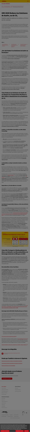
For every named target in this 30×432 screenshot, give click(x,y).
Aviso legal (20, 429)
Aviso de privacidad (16, 429)
